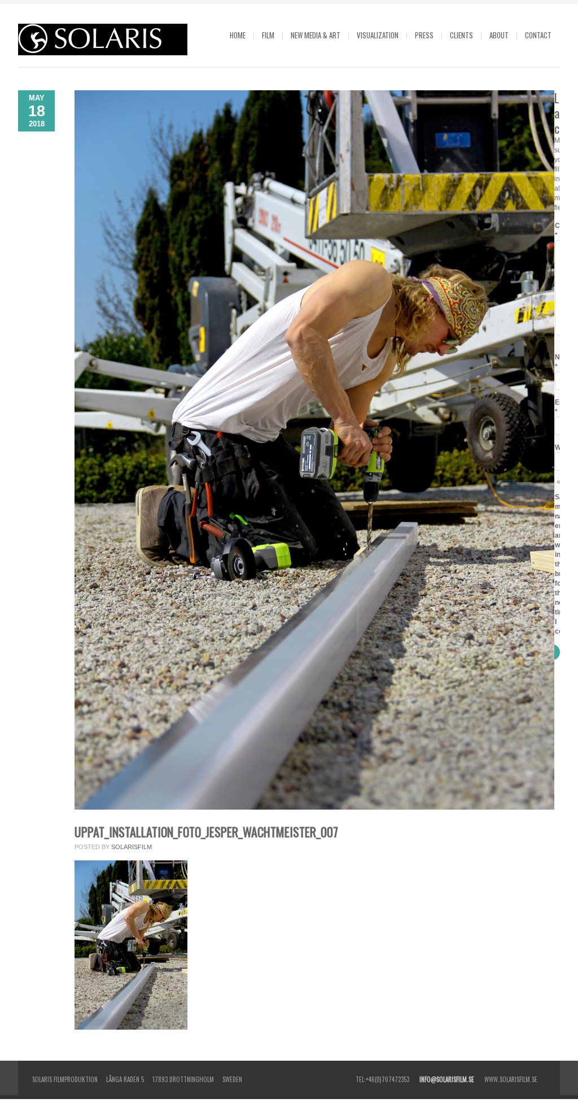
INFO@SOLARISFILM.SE (446, 1079)
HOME (238, 35)
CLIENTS (461, 35)
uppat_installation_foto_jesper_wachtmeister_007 (206, 832)
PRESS (424, 35)
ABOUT (499, 35)
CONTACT (538, 35)
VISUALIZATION (378, 35)
